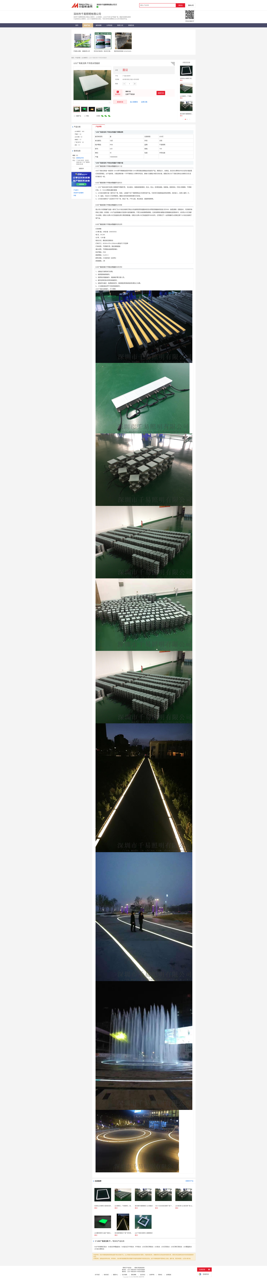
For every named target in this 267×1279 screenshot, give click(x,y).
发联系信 (120, 102)
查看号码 (161, 93)
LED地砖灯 (85, 58)
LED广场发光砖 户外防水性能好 (136, 1270)
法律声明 (151, 1275)
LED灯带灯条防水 (176, 1247)
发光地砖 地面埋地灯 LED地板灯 (189, 114)
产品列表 (77, 58)
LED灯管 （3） (79, 137)
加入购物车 (134, 102)
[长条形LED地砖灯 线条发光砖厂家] (186, 71)
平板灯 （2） (78, 134)
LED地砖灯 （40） (80, 131)
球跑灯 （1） (78, 139)
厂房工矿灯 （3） (79, 142)
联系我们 (106, 1275)
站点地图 (124, 1275)
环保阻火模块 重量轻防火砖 (82, 51)
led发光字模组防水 (114, 1247)
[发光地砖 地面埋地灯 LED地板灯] (186, 106)
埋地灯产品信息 (127, 1268)
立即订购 (144, 102)
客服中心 (115, 1275)
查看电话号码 (80, 158)
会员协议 (142, 1275)
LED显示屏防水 (99, 1249)
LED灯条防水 (165, 1247)
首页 (72, 58)
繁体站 (160, 1275)
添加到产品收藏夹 (79, 193)
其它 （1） (78, 145)
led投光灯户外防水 (128, 1247)
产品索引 (76, 190)
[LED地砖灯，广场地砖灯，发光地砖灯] (186, 88)
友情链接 (168, 1275)
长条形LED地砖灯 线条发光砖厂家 (189, 78)
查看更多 (81, 168)
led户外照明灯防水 (100, 1247)
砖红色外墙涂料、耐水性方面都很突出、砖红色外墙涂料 (109, 51)
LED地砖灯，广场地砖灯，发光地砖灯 (190, 96)
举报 (87, 116)
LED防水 (157, 1247)
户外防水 (138, 1247)
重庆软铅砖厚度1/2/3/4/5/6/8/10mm (124, 51)
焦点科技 (136, 1277)
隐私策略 (133, 1275)
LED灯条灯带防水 (147, 1247)
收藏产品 (78, 116)
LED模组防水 (187, 1247)
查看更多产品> (190, 1181)
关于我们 (97, 1275)
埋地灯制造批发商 (139, 1268)
